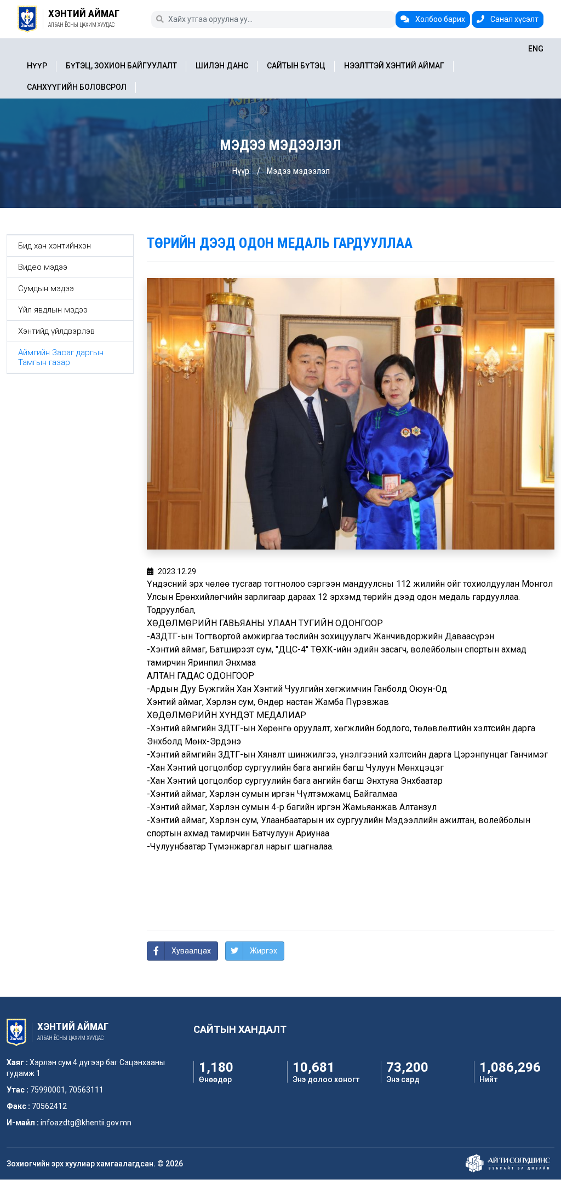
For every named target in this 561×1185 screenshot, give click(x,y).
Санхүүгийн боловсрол (77, 87)
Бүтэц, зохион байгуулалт (121, 65)
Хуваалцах (191, 950)
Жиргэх (263, 950)
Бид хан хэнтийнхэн (54, 246)
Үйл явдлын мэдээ (53, 310)
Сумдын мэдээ (46, 288)
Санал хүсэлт (514, 19)
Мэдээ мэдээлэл (298, 171)
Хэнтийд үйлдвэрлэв (56, 331)
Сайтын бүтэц (296, 65)
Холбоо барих (439, 19)
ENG (535, 48)
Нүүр (37, 65)
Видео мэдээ (42, 267)
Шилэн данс (222, 65)
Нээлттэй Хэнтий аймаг (394, 65)
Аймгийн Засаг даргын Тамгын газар (61, 357)
